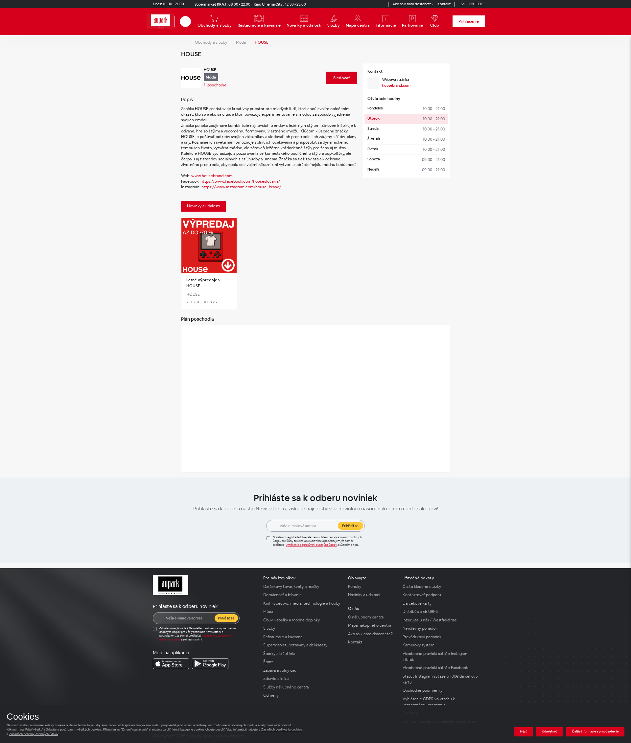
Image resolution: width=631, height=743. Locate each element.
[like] (231, 224)
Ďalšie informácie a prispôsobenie (595, 731)
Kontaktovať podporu (422, 594)
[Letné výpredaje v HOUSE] (209, 245)
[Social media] (364, 4)
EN (471, 4)
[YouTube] (376, 4)
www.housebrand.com (212, 175)
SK (463, 4)
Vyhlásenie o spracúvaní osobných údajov (311, 544)
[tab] (203, 206)
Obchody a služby (211, 42)
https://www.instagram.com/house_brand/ (241, 187)
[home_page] (161, 21)
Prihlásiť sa (350, 525)
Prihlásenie (468, 21)
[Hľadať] (185, 21)
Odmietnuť (549, 731)
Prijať (523, 731)
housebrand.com (396, 85)
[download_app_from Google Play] (210, 663)
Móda (241, 42)
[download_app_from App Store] (171, 663)
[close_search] (192, 21)
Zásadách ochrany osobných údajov (33, 734)
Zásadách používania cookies (281, 729)
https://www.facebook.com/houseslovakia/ (240, 181)
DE (480, 4)
